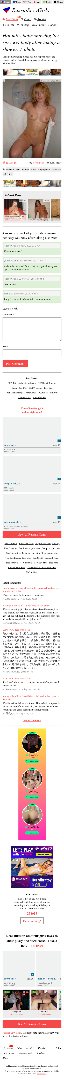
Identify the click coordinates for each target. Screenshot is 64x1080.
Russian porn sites (49, 553)
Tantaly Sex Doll (19, 387)
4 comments (38, 162)
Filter (27, 19)
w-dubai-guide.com (27, 383)
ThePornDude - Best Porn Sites (41, 567)
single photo (44, 169)
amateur (10, 169)
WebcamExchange (14, 392)
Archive (41, 19)
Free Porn (53, 562)
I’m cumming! (32, 921)
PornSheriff (38, 557)
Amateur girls (25, 1052)
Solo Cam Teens (26, 543)
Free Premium (10, 548)
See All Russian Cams (32, 534)
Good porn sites (13, 553)
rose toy (56, 543)
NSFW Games (35, 387)
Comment (8, 314)
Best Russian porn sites (29, 548)
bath (18, 169)
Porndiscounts (39, 397)
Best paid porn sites (51, 548)
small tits (56, 169)
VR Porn (54, 392)
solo (5, 174)
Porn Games (31, 392)
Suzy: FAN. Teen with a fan (16, 629)
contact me (41, 1073)
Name (5, 346)
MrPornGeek (32, 572)
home (33, 169)
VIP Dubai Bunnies (47, 383)
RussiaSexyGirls (30, 10)
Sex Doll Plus (11, 543)
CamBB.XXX (24, 397)
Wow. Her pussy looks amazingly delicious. (24, 594)
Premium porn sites (31, 553)
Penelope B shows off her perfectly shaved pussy (26, 605)
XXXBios (43, 392)
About (53, 25)
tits (10, 174)
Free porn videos (14, 562)
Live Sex (48, 387)
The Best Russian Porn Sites (18, 557)
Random (40, 25)
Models (9, 25)
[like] (4, 162)
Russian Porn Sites (16, 567)
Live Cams (12, 19)
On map (24, 25)
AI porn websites (43, 543)
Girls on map (9, 1052)
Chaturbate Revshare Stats (35, 562)
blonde (25, 169)
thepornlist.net (52, 557)
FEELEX (12, 383)
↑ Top (58, 1048)
